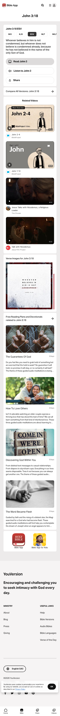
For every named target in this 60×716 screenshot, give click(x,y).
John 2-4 (18, 134)
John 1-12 (19, 171)
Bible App (18, 547)
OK (51, 686)
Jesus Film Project (18, 250)
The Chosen (16, 213)
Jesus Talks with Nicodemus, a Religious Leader (30, 208)
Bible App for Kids (40, 547)
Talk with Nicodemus (24, 246)
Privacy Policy (20, 689)
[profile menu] (52, 5)
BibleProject (16, 137)
